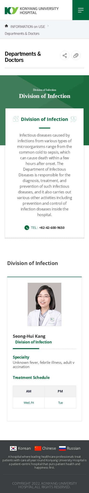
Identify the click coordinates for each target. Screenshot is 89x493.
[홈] (6, 25)
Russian (73, 448)
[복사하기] (76, 55)
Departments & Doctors (22, 33)
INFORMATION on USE (27, 26)
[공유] (65, 55)
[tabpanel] (44, 340)
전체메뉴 (80, 10)
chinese (49, 448)
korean (24, 448)
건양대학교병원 (32, 10)
